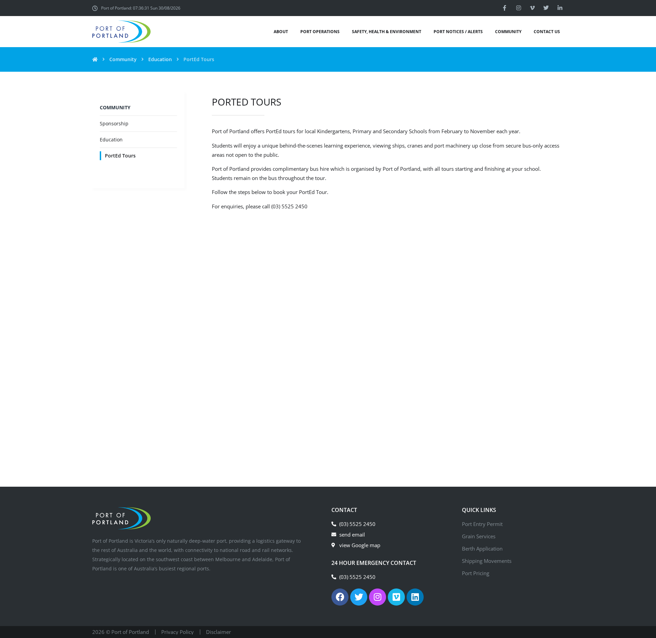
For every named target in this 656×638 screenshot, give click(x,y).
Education (160, 59)
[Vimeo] (396, 597)
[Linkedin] (415, 597)
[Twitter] (546, 8)
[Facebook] (339, 597)
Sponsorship (114, 123)
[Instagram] (518, 8)
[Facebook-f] (504, 8)
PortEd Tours (120, 155)
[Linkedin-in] (560, 8)
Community (123, 59)
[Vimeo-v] (532, 8)
